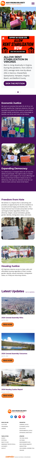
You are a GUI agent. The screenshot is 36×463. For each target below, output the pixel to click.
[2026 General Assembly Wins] (18, 305)
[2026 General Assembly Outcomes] (18, 341)
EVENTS (3, 438)
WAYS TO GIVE (5, 442)
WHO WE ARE (4, 422)
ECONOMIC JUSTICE (24, 426)
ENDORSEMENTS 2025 (24, 442)
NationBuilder (28, 457)
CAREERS (3, 428)
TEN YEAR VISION (23, 438)
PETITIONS (4, 440)
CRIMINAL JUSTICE (23, 424)
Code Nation (21, 457)
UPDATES (21, 436)
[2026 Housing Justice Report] (18, 377)
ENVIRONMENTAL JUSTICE (25, 430)
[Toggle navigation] (33, 3)
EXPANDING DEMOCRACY (25, 432)
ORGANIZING (4, 426)
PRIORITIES (22, 422)
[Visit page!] (11, 417)
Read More (7, 324)
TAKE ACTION (4, 436)
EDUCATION (22, 428)
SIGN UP (3, 448)
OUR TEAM (4, 424)
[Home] (12, 3)
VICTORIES (22, 440)
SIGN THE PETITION (15, 83)
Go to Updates (30, 292)
